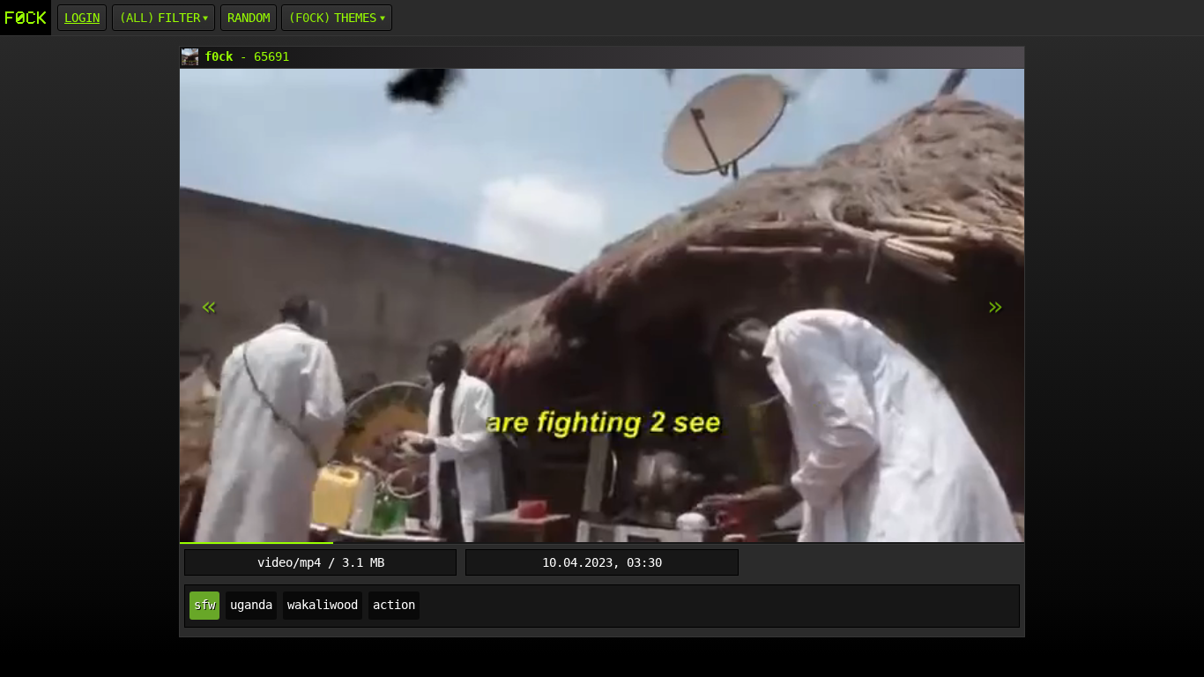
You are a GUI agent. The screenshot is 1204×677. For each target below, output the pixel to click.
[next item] (209, 306)
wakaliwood (322, 605)
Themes (355, 18)
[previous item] (995, 306)
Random (248, 18)
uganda (251, 605)
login (82, 18)
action (394, 605)
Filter (179, 18)
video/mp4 (289, 562)
